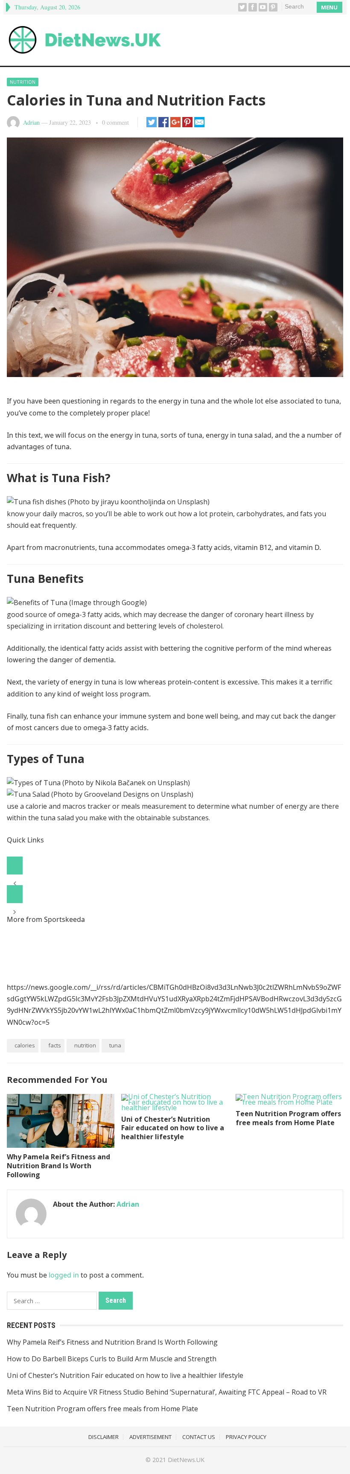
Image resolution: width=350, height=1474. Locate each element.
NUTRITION (85, 1045)
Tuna (115, 1045)
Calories (25, 1045)
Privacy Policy (246, 1437)
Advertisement (150, 1437)
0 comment (115, 122)
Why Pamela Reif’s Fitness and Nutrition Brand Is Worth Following (58, 1165)
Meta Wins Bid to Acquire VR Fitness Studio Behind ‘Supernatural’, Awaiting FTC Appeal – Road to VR (167, 1392)
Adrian (31, 122)
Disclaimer (103, 1437)
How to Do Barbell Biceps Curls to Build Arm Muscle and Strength (111, 1358)
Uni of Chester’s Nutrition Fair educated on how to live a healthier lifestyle (172, 1128)
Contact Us (198, 1437)
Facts (54, 1045)
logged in (64, 1275)
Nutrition (22, 82)
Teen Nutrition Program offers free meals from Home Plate (288, 1118)
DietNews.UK (186, 1460)
